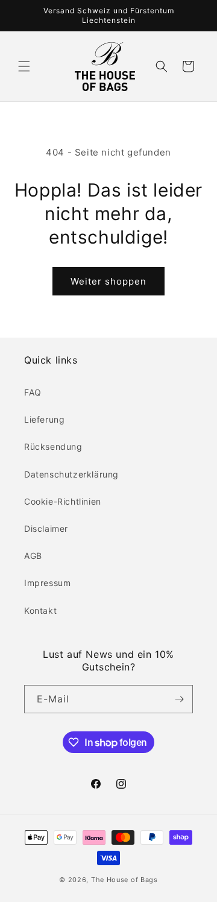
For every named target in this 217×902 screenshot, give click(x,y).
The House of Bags (124, 879)
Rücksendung (53, 446)
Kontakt (40, 610)
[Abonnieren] (179, 699)
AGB (33, 555)
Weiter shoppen (108, 281)
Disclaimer (46, 528)
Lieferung (44, 419)
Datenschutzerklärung (71, 474)
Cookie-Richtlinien (62, 501)
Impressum (47, 583)
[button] (24, 66)
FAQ (33, 392)
